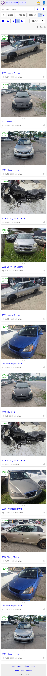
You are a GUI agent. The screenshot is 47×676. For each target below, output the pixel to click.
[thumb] (8, 21)
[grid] (13, 21)
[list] (3, 21)
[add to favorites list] (3, 76)
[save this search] (43, 9)
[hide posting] (43, 76)
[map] (22, 21)
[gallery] (17, 21)
